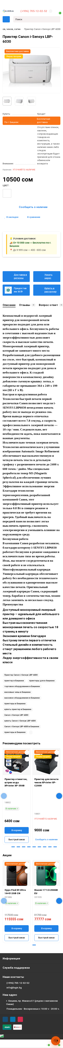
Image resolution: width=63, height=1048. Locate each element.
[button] (8, 846)
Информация (11, 958)
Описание (9, 305)
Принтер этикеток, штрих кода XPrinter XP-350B (16, 782)
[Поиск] (56, 19)
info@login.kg (14, 987)
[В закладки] (27, 752)
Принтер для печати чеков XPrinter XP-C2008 (46, 782)
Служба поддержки (16, 967)
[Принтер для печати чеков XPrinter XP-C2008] (46, 762)
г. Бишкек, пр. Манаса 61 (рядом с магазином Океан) (32, 1002)
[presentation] (4, 796)
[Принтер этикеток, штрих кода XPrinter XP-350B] (17, 762)
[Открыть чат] (55, 1040)
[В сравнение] (27, 759)
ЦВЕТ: (6, 185)
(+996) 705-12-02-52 (33, 11)
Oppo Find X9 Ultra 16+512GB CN (15, 892)
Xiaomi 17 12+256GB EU (46, 892)
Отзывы (26, 305)
